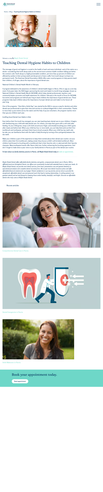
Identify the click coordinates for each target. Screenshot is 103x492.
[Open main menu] (98, 4)
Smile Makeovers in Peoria (12, 362)
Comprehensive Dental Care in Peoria (15, 251)
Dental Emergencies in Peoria (13, 312)
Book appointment (20, 381)
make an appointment (66, 152)
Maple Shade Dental (21, 58)
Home (6, 12)
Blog (10, 12)
